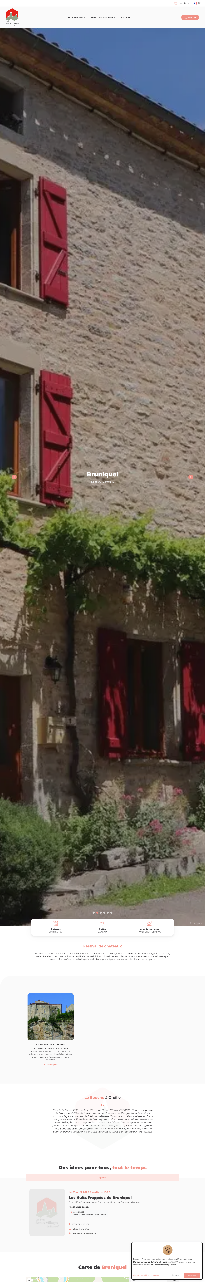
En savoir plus (51, 1064)
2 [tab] (97, 913)
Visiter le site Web (80, 1229)
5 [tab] (108, 913)
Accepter (192, 1275)
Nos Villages (76, 17)
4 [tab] (104, 913)
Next (190, 477)
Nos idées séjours (103, 17)
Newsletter (184, 3)
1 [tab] (93, 913)
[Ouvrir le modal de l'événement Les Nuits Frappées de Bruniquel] (47, 1212)
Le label (126, 17)
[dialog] (167, 1261)
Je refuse (175, 1275)
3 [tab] (101, 913)
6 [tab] (111, 913)
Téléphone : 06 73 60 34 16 (84, 1233)
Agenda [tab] (102, 1177)
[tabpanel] (102, 1213)
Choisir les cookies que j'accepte (146, 1275)
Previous (14, 477)
